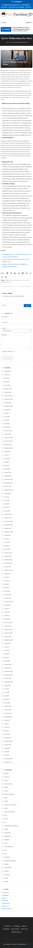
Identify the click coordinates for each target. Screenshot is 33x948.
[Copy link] (6, 277)
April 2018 (6, 699)
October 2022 (7, 528)
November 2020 (8, 601)
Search (28, 22)
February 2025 (8, 430)
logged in (11, 296)
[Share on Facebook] (7, 273)
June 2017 (6, 727)
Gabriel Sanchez (16, 59)
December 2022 (8, 521)
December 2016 (8, 741)
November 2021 (8, 563)
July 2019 (6, 647)
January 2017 (7, 738)
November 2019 (8, 633)
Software (6, 871)
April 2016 (6, 755)
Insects (6, 819)
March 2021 (7, 591)
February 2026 (8, 389)
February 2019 (7, 664)
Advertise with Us (7, 909)
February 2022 (8, 553)
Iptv (5, 822)
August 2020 (7, 605)
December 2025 (8, 395)
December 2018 (8, 671)
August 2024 (7, 451)
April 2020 (6, 615)
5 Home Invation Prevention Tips (25, 286)
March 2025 (7, 427)
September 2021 (8, 570)
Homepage (5, 895)
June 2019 (6, 650)
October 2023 (7, 486)
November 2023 (8, 483)
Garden (6, 801)
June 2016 (6, 751)
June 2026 (7, 375)
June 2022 (7, 542)
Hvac (5, 815)
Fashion (6, 787)
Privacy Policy (6, 903)
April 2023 (6, 507)
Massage (6, 839)
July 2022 (6, 539)
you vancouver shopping (17, 7)
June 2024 (7, 458)
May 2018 (6, 696)
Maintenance (7, 836)
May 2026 (6, 378)
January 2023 (7, 518)
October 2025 (7, 402)
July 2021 (6, 577)
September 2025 (8, 406)
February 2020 (8, 622)
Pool (5, 853)
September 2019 (8, 640)
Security (6, 864)
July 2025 (6, 413)
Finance (6, 791)
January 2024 (7, 476)
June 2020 (7, 612)
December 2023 (8, 479)
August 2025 (7, 409)
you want (4, 7)
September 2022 (8, 532)
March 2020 (7, 619)
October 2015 (7, 762)
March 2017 (7, 734)
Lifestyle (6, 829)
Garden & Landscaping (10, 805)
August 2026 (7, 371)
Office (5, 843)
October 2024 (8, 444)
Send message (7, 358)
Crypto (6, 780)
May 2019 (6, 654)
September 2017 (8, 717)
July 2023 (6, 497)
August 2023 (7, 493)
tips (10, 282)
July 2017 (6, 724)
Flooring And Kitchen (9, 794)
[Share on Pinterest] (22, 273)
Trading (6, 881)
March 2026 (7, 385)
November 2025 (8, 399)
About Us (4, 898)
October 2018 (7, 678)
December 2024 (8, 437)
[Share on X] (11, 273)
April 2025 (6, 423)
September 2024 (8, 448)
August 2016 (7, 748)
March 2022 (7, 549)
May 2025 (6, 420)
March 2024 (7, 469)
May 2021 (6, 584)
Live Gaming (7, 832)
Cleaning (6, 777)
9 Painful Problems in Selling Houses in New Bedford (9, 286)
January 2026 (7, 392)
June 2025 (7, 416)
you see (29, 7)
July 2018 (6, 689)
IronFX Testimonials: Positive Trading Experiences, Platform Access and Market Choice (20, 29)
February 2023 (8, 514)
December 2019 (8, 629)
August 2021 (7, 573)
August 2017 (7, 720)
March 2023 (7, 511)
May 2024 (6, 462)
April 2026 (6, 382)
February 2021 (7, 594)
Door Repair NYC (14, 123)
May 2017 (6, 731)
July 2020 (6, 608)
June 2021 (6, 580)
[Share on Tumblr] (30, 273)
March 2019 (7, 661)
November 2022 (8, 525)
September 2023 (8, 490)
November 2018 (8, 675)
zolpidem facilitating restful (11, 5)
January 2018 (7, 710)
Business (6, 773)
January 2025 (7, 434)
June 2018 (6, 692)
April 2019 (6, 657)
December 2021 (8, 560)
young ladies (26, 5)
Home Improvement (9, 812)
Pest (5, 850)
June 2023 (7, 500)
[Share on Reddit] (26, 273)
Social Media (7, 867)
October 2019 (7, 636)
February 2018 (7, 706)
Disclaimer (5, 900)
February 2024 (8, 472)
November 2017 (8, 713)
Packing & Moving (8, 846)
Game (6, 798)
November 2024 (8, 441)
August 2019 (7, 643)
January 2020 (7, 626)
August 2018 (7, 685)
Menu (4, 22)
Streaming (7, 874)
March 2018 (7, 703)
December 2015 (8, 758)
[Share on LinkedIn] (14, 273)
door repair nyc (17, 280)
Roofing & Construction (10, 860)
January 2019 (7, 668)
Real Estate (7, 857)
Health (6, 808)
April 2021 (6, 587)
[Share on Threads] (2, 277)
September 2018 (8, 682)
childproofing (8, 280)
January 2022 (7, 556)
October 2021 (7, 567)
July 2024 (6, 455)
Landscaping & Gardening (11, 825)
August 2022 (7, 535)
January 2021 (7, 598)
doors (23, 280)
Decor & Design (8, 784)
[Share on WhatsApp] (18, 273)
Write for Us (5, 906)
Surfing (6, 878)
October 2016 (7, 744)
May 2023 (6, 504)
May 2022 (6, 546)
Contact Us (5, 892)
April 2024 (6, 465)
